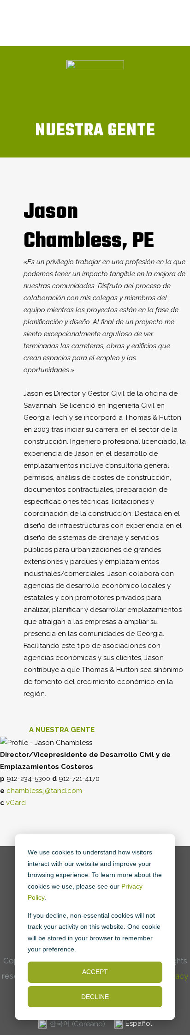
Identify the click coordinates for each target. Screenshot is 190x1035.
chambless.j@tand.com (44, 791)
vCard (16, 803)
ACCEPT (95, 971)
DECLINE (95, 996)
